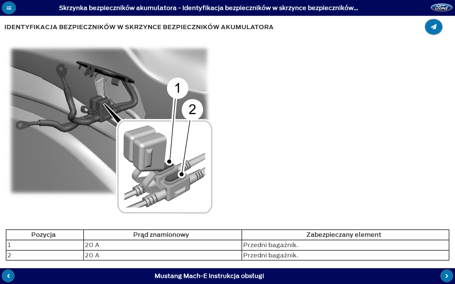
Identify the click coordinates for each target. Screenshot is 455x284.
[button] (9, 7)
